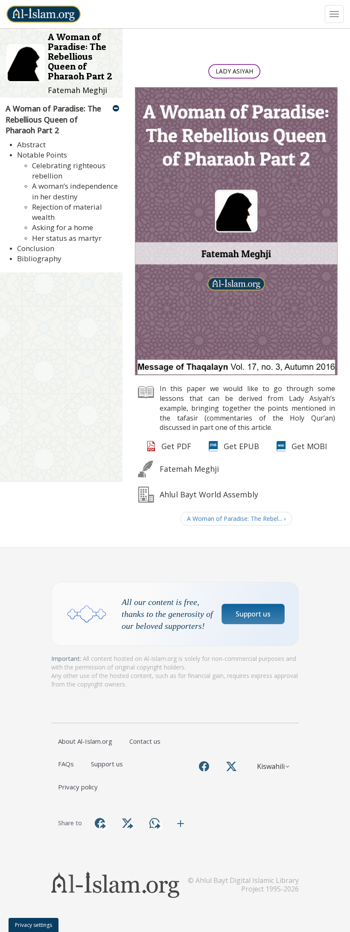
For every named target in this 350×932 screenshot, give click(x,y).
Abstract (31, 144)
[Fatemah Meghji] (27, 62)
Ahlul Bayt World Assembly (209, 494)
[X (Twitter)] (231, 766)
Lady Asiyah (234, 71)
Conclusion (35, 248)
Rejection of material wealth (67, 212)
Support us (253, 614)
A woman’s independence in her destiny (75, 191)
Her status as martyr (67, 238)
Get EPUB (241, 446)
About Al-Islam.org (85, 741)
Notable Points (42, 155)
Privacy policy (78, 787)
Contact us (144, 741)
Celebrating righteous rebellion (68, 171)
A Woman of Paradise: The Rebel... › (236, 518)
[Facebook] (204, 766)
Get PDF (176, 446)
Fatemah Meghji (77, 90)
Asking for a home (62, 227)
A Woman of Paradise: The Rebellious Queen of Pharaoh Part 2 (53, 119)
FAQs (66, 764)
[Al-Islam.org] (46, 14)
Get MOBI (309, 446)
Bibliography (39, 258)
